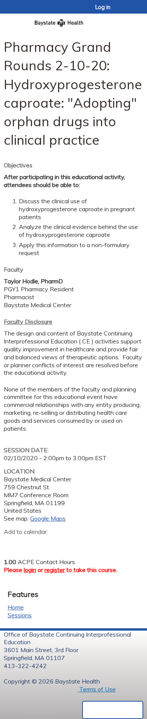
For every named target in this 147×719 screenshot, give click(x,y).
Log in (102, 7)
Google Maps (48, 518)
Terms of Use (97, 689)
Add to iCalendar (45, 542)
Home (16, 607)
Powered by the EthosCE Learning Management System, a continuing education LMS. (112, 710)
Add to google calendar (11, 543)
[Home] (73, 21)
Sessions (20, 615)
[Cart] (125, 11)
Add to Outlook (63, 543)
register (54, 570)
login (30, 570)
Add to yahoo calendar (28, 543)
